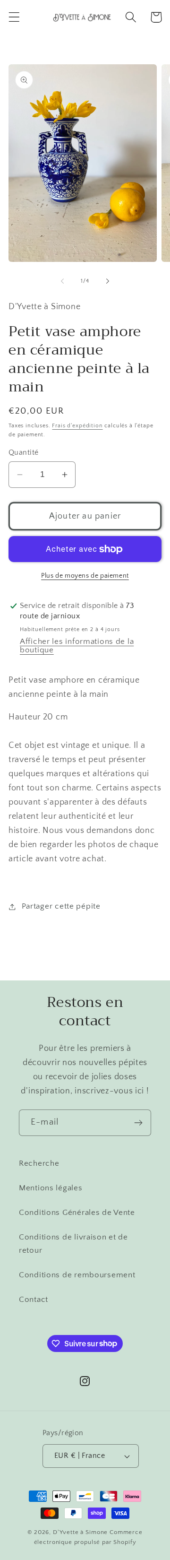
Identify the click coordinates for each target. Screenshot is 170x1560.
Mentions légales (51, 1188)
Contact (33, 1299)
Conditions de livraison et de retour (73, 1244)
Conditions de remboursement (77, 1275)
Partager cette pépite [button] (61, 906)
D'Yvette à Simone (80, 1532)
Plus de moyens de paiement (85, 576)
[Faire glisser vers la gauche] (62, 280)
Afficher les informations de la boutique (77, 645)
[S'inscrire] (138, 1122)
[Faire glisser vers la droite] (107, 280)
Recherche (39, 1163)
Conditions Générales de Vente (77, 1212)
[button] (14, 17)
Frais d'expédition (77, 426)
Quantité (23, 453)
